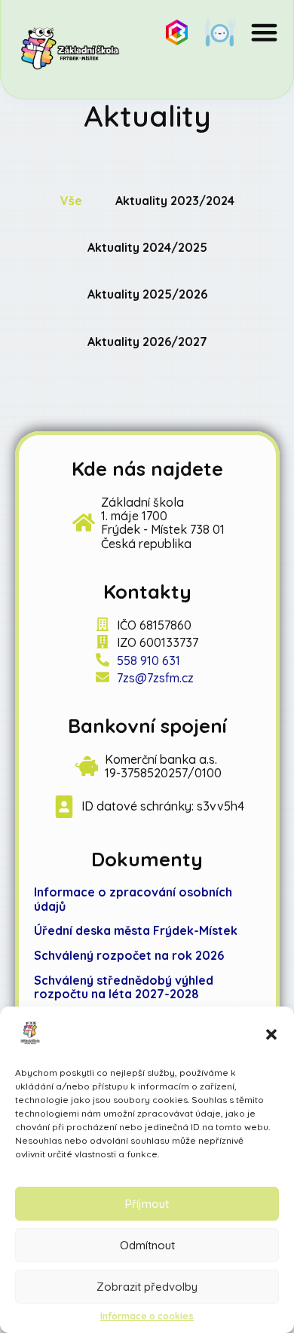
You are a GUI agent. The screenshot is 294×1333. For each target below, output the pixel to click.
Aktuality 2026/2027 (147, 341)
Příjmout (147, 1204)
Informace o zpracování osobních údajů (133, 898)
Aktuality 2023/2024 (174, 200)
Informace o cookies (147, 1316)
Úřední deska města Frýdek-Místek (135, 930)
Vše (71, 200)
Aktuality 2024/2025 (147, 247)
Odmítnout (147, 1245)
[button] (271, 1034)
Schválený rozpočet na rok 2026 (129, 955)
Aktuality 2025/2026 (147, 294)
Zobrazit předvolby (147, 1286)
